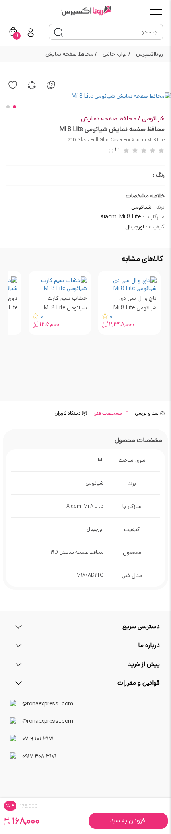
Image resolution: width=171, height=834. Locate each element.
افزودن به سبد (128, 820)
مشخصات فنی (108, 413)
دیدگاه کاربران (68, 413)
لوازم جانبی (116, 54)
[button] (14, 106)
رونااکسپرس (149, 54)
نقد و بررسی (147, 413)
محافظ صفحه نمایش (71, 54)
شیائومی (153, 118)
